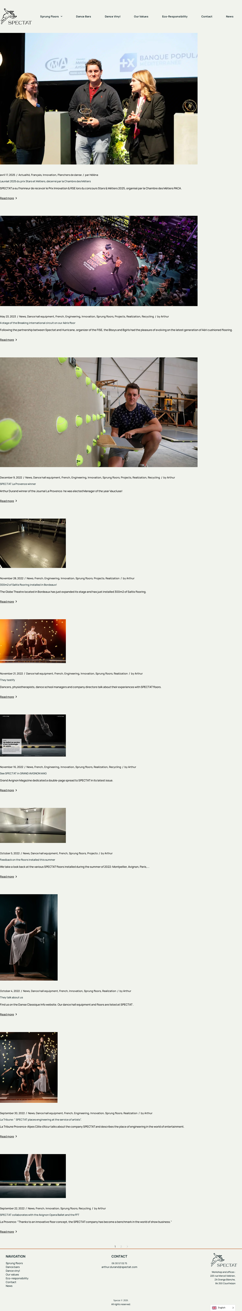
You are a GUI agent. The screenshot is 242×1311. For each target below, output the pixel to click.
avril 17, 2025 (7, 175)
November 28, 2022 (11, 578)
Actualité (24, 175)
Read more (7, 198)
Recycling (148, 316)
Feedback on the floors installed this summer (27, 860)
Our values (12, 1274)
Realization (133, 316)
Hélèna (91, 175)
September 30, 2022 (12, 1113)
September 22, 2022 (12, 1208)
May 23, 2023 (8, 316)
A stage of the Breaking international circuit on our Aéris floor (37, 323)
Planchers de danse (70, 175)
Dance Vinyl (113, 16)
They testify (7, 680)
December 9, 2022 (11, 477)
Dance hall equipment (40, 316)
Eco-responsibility (17, 1278)
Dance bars (13, 1267)
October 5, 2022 (10, 853)
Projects (120, 316)
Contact (207, 16)
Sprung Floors (49, 16)
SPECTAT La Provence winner (18, 484)
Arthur (163, 316)
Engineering (72, 316)
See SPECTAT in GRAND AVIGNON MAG (23, 773)
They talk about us (11, 997)
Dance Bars (83, 16)
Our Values (141, 16)
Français (36, 175)
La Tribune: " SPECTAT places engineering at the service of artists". (40, 1119)
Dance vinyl (13, 1271)
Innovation (49, 175)
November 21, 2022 (11, 673)
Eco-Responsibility (175, 16)
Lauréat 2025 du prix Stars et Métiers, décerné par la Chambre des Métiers (45, 181)
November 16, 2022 (11, 767)
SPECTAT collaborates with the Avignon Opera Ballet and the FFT (39, 1215)
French (59, 316)
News (229, 16)
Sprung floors (104, 316)
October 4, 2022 (10, 991)
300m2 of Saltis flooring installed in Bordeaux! (28, 585)
